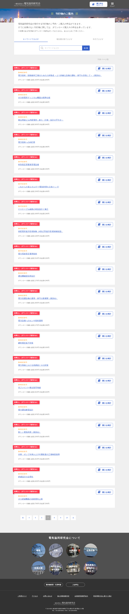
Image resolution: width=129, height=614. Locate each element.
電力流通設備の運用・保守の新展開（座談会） (38, 298)
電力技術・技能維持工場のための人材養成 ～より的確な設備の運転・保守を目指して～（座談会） (60, 75)
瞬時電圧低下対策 (25, 343)
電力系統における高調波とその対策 (33, 365)
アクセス (35, 596)
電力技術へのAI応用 (26, 142)
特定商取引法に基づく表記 (102, 596)
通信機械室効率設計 (26, 276)
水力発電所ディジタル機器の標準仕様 (34, 98)
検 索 (86, 48)
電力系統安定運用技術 (27, 254)
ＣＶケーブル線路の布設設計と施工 (33, 209)
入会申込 (75, 585)
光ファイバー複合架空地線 (29, 387)
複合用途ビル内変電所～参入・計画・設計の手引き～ (40, 120)
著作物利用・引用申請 (53, 585)
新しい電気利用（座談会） (29, 432)
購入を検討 (106, 68)
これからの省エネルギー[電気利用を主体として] (38, 187)
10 (67, 518)
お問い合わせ (47, 596)
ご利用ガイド (22, 596)
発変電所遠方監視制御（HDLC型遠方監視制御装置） (40, 231)
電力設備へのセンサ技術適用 (30, 321)
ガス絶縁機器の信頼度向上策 (30, 499)
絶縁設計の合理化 (25, 477)
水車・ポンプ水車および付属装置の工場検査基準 (39, 454)
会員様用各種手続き (81, 596)
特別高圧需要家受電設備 (28, 164)
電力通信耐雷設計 (25, 410)
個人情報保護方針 (63, 596)
